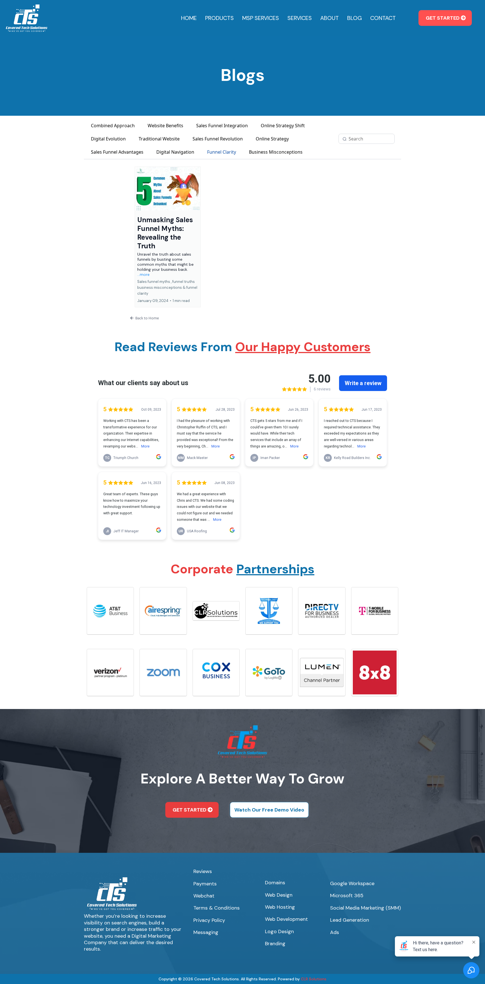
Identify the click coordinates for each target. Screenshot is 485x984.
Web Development (286, 919)
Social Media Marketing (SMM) (365, 908)
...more (143, 274)
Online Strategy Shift (283, 125)
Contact (383, 18)
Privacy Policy (209, 920)
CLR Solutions (313, 978)
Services (299, 18)
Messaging (205, 932)
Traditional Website (159, 139)
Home (189, 18)
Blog (354, 18)
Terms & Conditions (216, 908)
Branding (275, 943)
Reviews (202, 871)
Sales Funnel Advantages (117, 152)
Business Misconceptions (276, 152)
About (329, 18)
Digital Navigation (175, 152)
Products (219, 18)
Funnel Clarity (221, 152)
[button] (167, 237)
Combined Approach (113, 125)
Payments (205, 883)
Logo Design (279, 931)
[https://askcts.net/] (27, 18)
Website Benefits (165, 125)
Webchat (203, 895)
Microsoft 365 (346, 895)
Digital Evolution (108, 139)
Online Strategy (272, 139)
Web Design (278, 895)
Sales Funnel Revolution (218, 139)
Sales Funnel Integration (222, 125)
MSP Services (260, 18)
